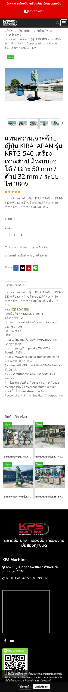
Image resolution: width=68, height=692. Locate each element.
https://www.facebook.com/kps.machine (32, 357)
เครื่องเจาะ (41, 255)
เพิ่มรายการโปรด (17, 247)
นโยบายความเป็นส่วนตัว (23, 680)
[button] (57, 23)
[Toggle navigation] (63, 22)
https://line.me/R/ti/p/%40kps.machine (31, 339)
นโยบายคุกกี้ (45, 680)
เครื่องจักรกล (25, 255)
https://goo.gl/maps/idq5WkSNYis (27, 348)
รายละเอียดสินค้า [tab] (16, 285)
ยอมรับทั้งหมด (41, 686)
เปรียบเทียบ (41, 247)
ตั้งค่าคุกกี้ (24, 686)
